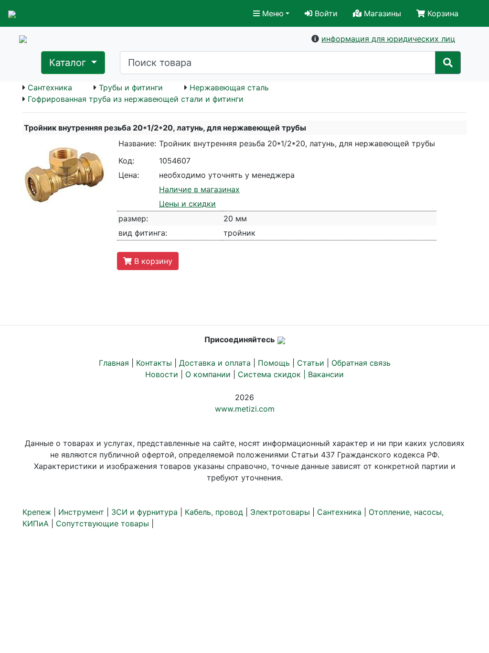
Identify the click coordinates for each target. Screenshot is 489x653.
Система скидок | (273, 374)
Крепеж (36, 512)
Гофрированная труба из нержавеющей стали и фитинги (136, 99)
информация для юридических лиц (388, 39)
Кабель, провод (214, 512)
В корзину (152, 261)
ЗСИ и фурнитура (144, 512)
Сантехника (50, 87)
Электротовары (280, 512)
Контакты (154, 363)
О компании (208, 374)
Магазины (381, 13)
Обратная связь (361, 363)
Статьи (310, 363)
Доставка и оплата (215, 363)
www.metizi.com (245, 409)
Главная (114, 363)
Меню (272, 13)
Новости (161, 374)
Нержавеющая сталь (229, 87)
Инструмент (81, 512)
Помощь (274, 363)
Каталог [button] (69, 62)
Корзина (441, 13)
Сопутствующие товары (102, 523)
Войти (325, 13)
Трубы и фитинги (131, 87)
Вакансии (326, 374)
